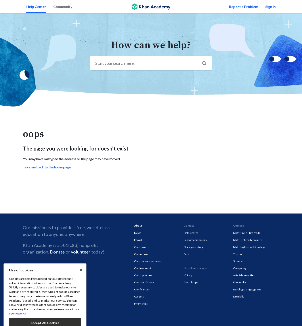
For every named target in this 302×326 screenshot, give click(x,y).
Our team (140, 247)
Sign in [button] (270, 6)
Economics (240, 282)
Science (238, 261)
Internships (141, 303)
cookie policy (17, 285)
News (137, 232)
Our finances (142, 289)
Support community (195, 240)
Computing (239, 268)
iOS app (188, 275)
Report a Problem (243, 6)
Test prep (238, 254)
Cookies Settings (45, 318)
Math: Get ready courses (247, 240)
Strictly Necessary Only (45, 306)
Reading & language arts (247, 289)
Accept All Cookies (45, 294)
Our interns (141, 254)
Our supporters (143, 275)
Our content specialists (148, 261)
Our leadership (143, 268)
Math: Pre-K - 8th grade (246, 232)
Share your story (193, 247)
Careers (139, 296)
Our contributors (144, 282)
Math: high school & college (249, 247)
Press (187, 254)
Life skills (238, 296)
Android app (191, 282)
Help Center (36, 6)
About (138, 225)
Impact (138, 240)
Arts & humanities (244, 275)
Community (63, 6)
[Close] (81, 241)
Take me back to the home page (47, 167)
